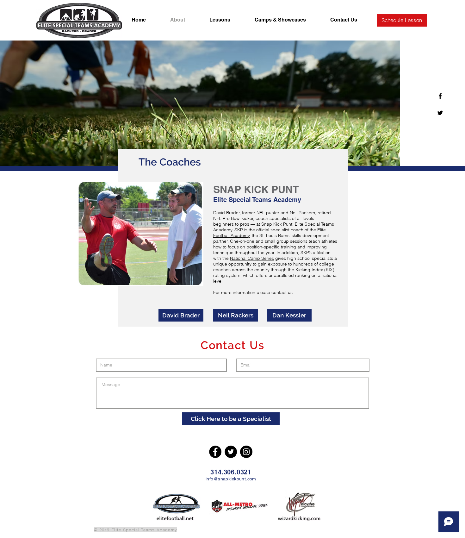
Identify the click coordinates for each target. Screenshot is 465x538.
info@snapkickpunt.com (231, 478)
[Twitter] (231, 452)
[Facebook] (215, 452)
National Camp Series (252, 258)
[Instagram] (246, 452)
